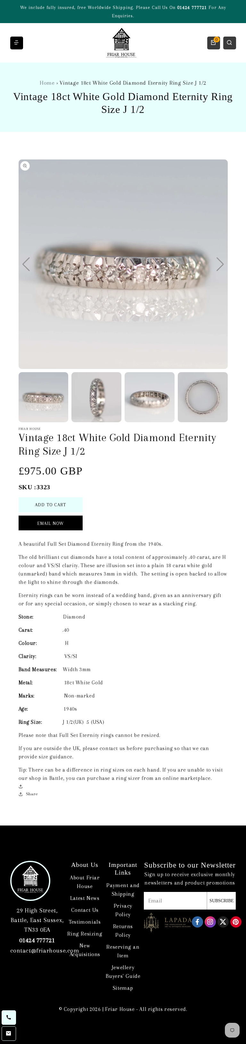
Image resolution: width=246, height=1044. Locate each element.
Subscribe (221, 900)
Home (47, 83)
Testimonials (85, 922)
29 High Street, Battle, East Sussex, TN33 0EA (37, 920)
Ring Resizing (84, 933)
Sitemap (123, 988)
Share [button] (32, 794)
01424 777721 (192, 7)
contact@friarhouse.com (44, 950)
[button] (220, 264)
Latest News (85, 898)
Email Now (50, 523)
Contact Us (84, 910)
